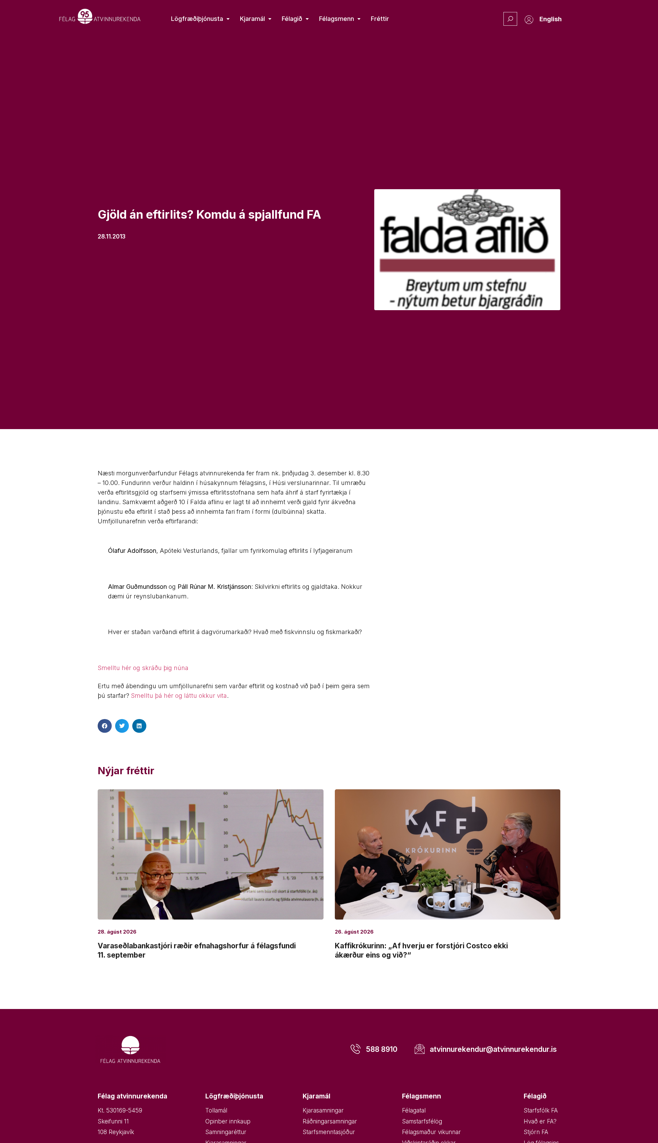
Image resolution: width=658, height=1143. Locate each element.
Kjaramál (252, 18)
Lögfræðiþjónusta (197, 18)
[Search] (510, 19)
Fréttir (380, 18)
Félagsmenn (336, 18)
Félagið (292, 18)
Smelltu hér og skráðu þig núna (143, 667)
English (550, 19)
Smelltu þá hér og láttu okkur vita (179, 695)
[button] (105, 726)
